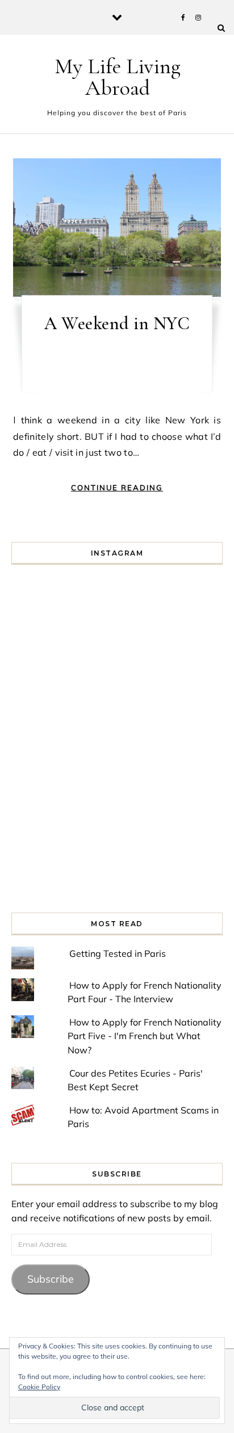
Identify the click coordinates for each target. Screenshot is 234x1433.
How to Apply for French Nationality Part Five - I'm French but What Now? (145, 1036)
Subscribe (50, 1278)
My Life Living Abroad (118, 77)
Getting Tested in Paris (117, 953)
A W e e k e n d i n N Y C (117, 323)
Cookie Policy (39, 1386)
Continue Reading (117, 487)
